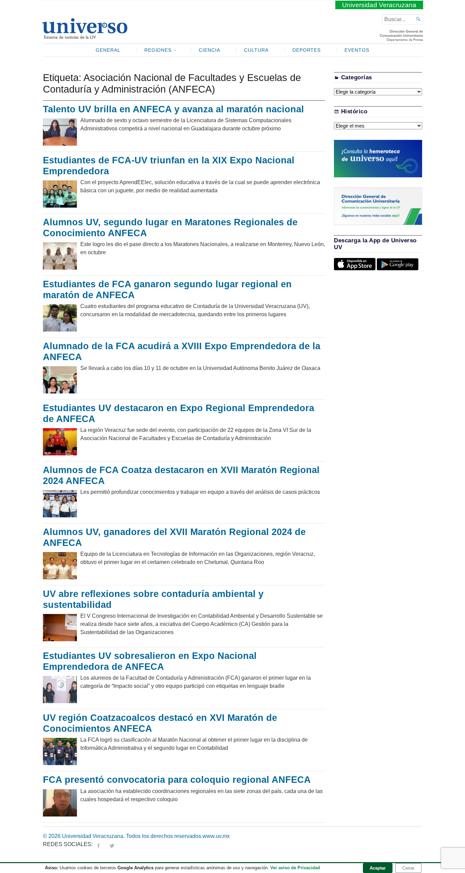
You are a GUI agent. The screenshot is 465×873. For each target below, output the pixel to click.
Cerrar (408, 868)
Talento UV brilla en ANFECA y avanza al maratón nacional (173, 109)
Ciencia (209, 50)
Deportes (306, 50)
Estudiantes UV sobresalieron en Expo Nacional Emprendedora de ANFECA (150, 661)
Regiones (158, 50)
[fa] (98, 844)
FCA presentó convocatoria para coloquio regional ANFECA (177, 780)
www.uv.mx (216, 836)
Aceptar (378, 868)
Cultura (256, 50)
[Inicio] (84, 36)
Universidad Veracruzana (379, 5)
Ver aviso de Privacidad (295, 867)
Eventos (356, 50)
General (108, 50)
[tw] (112, 844)
